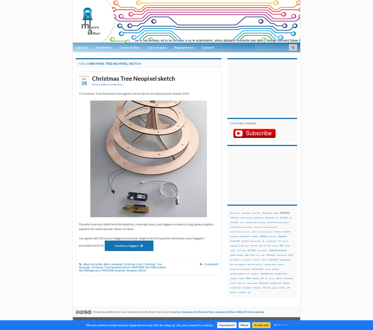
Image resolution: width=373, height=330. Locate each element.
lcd (269, 245)
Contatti (208, 47)
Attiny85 (284, 217)
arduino (285, 212)
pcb (231, 264)
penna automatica (240, 264)
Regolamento (184, 47)
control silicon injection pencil (262, 232)
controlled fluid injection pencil (278, 222)
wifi (288, 287)
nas (257, 255)
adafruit (276, 213)
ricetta (241, 278)
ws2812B (242, 292)
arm (277, 218)
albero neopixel (112, 264)
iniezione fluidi (271, 241)
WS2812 (233, 292)
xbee (248, 292)
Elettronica (117, 84)
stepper (286, 283)
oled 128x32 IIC (247, 260)
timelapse (256, 288)
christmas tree (133, 264)
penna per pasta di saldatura (274, 264)
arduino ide (234, 218)
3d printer (256, 213)
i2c (263, 241)
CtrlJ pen (277, 232)
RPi (262, 278)
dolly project (245, 236)
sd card (271, 278)
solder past (241, 283)
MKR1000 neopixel (113, 270)
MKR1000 (138, 267)
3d (231, 213)
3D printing (266, 213)
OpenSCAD (273, 259)
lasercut (254, 246)
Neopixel (131, 270)
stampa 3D (263, 283)
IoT (279, 241)
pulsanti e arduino (237, 274)
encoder (255, 236)
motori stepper (236, 255)
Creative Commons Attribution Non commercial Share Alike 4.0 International (217, 311)
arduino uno (258, 218)
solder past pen (252, 283)
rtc (266, 278)
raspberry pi (266, 273)
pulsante (268, 269)
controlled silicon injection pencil (265, 227)
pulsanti (275, 269)
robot (248, 278)
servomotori (288, 278)
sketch (142, 270)
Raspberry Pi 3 (281, 274)
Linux (232, 250)
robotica (255, 278)
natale (262, 255)
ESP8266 (264, 236)
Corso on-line (130, 47)
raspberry (255, 274)
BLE (290, 218)
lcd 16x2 (275, 246)
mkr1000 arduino (155, 267)
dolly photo (234, 236)
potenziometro (257, 269)
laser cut (262, 246)
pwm (247, 274)
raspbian (233, 278)
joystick (285, 241)
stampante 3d (275, 283)
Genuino (245, 241)
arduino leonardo (246, 218)
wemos (282, 287)
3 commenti (211, 264)
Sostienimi (104, 47)
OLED (290, 255)
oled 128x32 (234, 260)
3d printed (246, 213)
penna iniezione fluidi (255, 264)
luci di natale (241, 250)
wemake (274, 288)
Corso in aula (156, 47)
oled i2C (257, 260)
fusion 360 (235, 241)
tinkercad (266, 288)
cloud (241, 222)
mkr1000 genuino (89, 270)
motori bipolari (262, 250)
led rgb (287, 246)
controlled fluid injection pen (255, 222)
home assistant (255, 241)
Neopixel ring (282, 255)
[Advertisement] (254, 86)
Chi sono (82, 47)
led (281, 245)
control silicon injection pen (240, 232)
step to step (235, 288)
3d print (237, 213)
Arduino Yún (269, 218)
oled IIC (264, 260)
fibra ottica (273, 236)
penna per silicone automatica (240, 269)
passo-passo (285, 259)
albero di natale (92, 264)
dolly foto (286, 232)
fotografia (282, 236)
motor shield (250, 255)
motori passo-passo (278, 250)
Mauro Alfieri (101, 84)
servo (279, 278)
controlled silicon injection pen (241, 227)
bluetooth (234, 222)
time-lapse (246, 288)
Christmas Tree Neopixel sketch (133, 78)
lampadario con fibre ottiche (239, 246)
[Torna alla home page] (186, 21)
